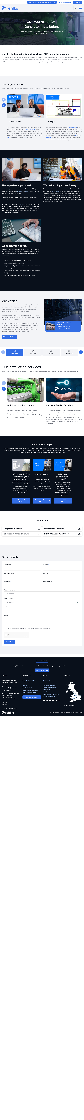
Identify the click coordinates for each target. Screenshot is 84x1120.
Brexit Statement (48, 696)
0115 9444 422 (66, 2)
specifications (73, 127)
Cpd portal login (31, 697)
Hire (23, 685)
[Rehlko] (8, 712)
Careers (45, 680)
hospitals (19, 191)
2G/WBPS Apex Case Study (56, 534)
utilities (27, 191)
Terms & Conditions (49, 685)
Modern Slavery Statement (51, 694)
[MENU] (80, 8)
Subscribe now (40, 670)
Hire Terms (46, 692)
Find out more (8, 336)
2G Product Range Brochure (16, 534)
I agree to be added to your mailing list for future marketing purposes (28, 628)
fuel (26, 137)
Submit (8, 641)
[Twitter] (50, 700)
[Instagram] (59, 700)
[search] (75, 8)
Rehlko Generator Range (29, 692)
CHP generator (30, 129)
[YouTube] (53, 700)
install (77, 135)
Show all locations (69, 705)
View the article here (20, 500)
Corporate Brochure (13, 529)
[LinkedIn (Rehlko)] (47, 700)
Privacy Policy (47, 683)
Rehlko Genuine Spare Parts (30, 690)
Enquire (77, 2)
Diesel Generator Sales (29, 683)
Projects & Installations (29, 680)
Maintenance (26, 687)
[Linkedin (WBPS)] (44, 700)
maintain (48, 137)
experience (21, 204)
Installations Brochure (54, 529)
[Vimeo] (56, 700)
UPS (8, 137)
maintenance (55, 191)
